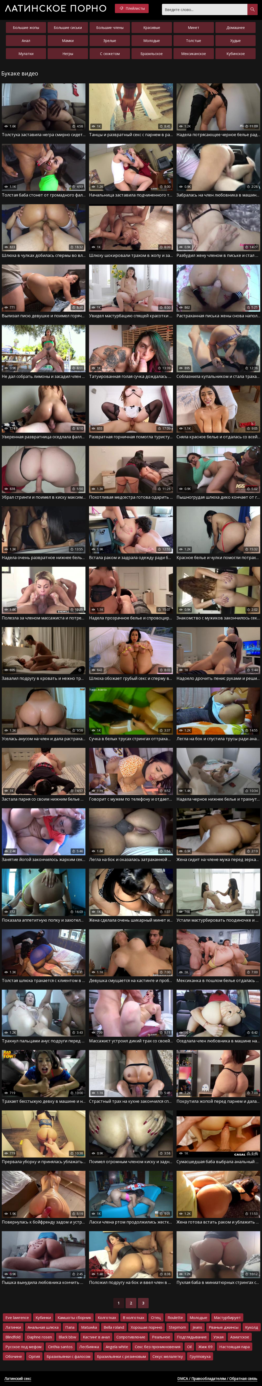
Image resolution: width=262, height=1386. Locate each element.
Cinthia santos (60, 1346)
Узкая (218, 1336)
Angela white (117, 1346)
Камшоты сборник (74, 1317)
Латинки (13, 1327)
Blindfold (12, 1336)
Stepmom (177, 1327)
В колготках (133, 1317)
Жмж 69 (205, 1346)
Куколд (251, 1327)
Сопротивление (130, 1336)
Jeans (197, 1327)
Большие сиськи (68, 27)
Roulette (175, 1317)
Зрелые (109, 40)
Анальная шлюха (43, 1327)
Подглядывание (192, 1336)
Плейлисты (135, 8)
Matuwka (89, 1327)
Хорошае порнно (146, 1327)
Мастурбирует (227, 1317)
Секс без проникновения (157, 1346)
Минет (193, 27)
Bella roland (114, 1327)
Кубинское (235, 53)
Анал (26, 40)
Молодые (151, 40)
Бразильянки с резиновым (121, 1356)
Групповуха (200, 1356)
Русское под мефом (23, 1346)
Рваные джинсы (223, 1327)
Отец (156, 1317)
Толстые (193, 40)
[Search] (252, 9)
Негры (67, 53)
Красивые (151, 27)
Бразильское (151, 53)
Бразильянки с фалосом (68, 1356)
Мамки (68, 40)
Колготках (107, 1317)
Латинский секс (18, 1378)
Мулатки (26, 53)
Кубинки (43, 1317)
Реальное (161, 1336)
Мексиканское (193, 53)
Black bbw (67, 1336)
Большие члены (110, 27)
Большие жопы (26, 27)
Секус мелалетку (167, 1356)
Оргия (34, 1356)
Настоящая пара (234, 1346)
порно (56, 8)
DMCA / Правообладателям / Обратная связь (217, 1378)
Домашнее (235, 27)
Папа (69, 1327)
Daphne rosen (39, 1336)
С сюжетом (110, 53)
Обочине (13, 1356)
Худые (235, 40)
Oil (189, 1346)
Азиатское (239, 1336)
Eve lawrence (17, 1317)
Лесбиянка (89, 1346)
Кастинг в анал (96, 1336)
